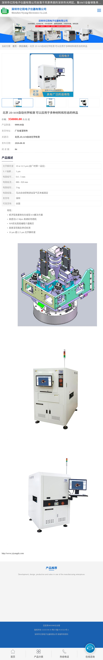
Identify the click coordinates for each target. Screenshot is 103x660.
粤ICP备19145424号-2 (60, 630)
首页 (14, 46)
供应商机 (23, 46)
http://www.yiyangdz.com (13, 553)
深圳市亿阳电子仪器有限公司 (46, 634)
